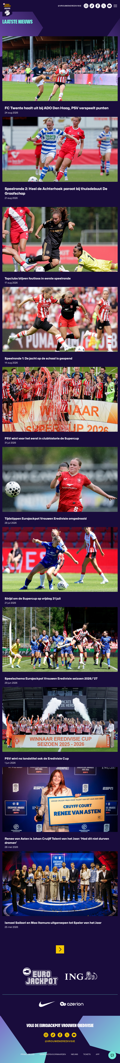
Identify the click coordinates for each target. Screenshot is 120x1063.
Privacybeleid (27, 1054)
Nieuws (74, 1054)
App (97, 1054)
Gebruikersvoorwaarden (53, 1054)
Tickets (87, 1054)
